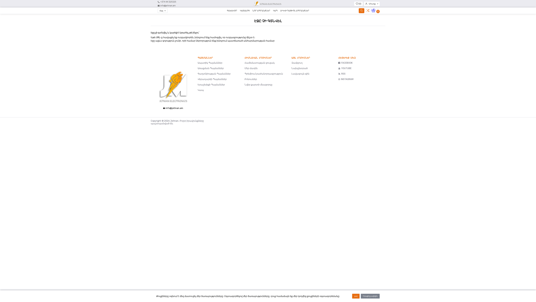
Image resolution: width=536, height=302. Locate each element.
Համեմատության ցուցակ (260, 63)
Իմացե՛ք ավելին (370, 296)
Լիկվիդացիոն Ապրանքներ (294, 11)
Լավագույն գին (300, 73)
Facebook (347, 63)
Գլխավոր (232, 11)
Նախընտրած (299, 68)
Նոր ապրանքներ (261, 11)
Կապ (275, 11)
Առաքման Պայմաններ (211, 68)
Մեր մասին (251, 68)
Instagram (347, 79)
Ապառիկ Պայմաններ (210, 63)
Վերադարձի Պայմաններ (212, 79)
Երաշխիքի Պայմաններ (211, 84)
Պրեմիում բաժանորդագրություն (264, 73)
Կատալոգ (245, 11)
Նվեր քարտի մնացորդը (258, 84)
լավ (355, 296)
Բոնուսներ (251, 79)
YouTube (346, 68)
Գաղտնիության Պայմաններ (214, 73)
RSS (343, 73)
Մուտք (372, 4)
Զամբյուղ (296, 63)
